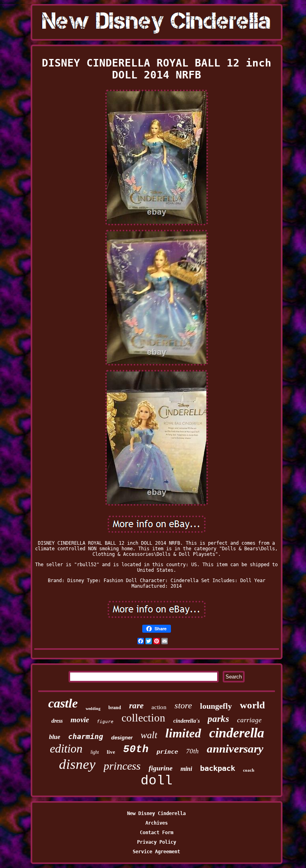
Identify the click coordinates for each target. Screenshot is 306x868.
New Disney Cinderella (156, 813)
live (111, 752)
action (159, 707)
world (252, 705)
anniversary (235, 748)
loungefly (216, 706)
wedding (93, 708)
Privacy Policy (156, 842)
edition (66, 748)
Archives (156, 823)
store (183, 705)
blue (54, 736)
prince (167, 751)
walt (149, 735)
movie (80, 720)
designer (122, 738)
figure (105, 721)
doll (157, 781)
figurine (161, 768)
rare (136, 705)
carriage (249, 720)
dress (57, 721)
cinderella (236, 732)
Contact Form (156, 832)
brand (114, 707)
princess (122, 766)
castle (63, 703)
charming (85, 736)
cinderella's (186, 721)
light (94, 752)
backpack (217, 768)
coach (248, 770)
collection (143, 718)
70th (192, 751)
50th (136, 749)
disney (77, 764)
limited (183, 733)
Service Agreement (156, 851)
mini (186, 768)
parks (218, 719)
